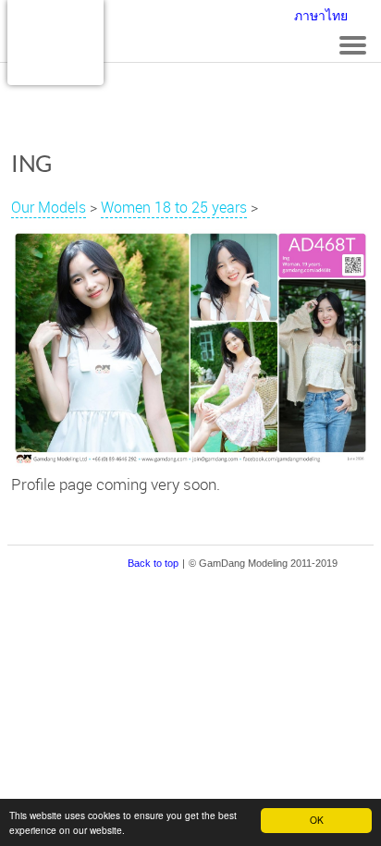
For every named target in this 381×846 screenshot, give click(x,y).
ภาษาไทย (321, 15)
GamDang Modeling (55, 42)
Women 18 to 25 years (174, 207)
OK (317, 820)
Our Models (48, 207)
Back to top (153, 563)
